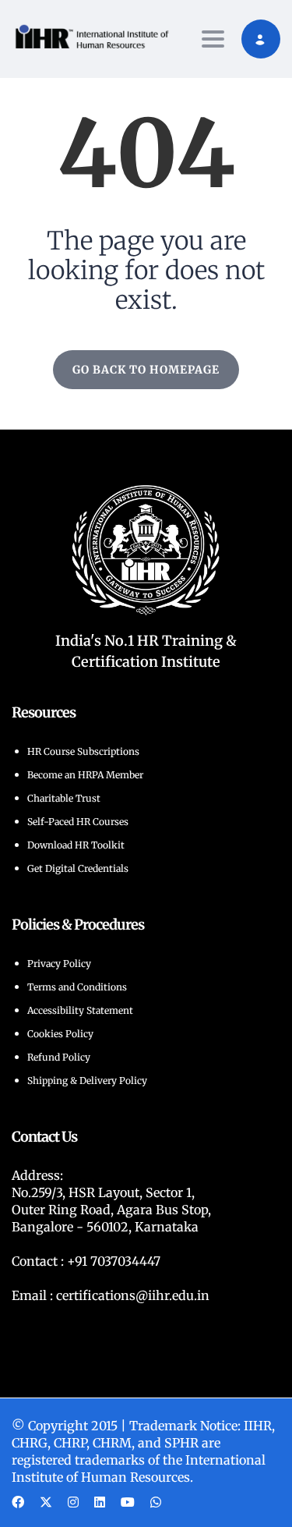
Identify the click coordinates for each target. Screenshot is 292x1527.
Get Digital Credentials (77, 868)
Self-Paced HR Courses (77, 821)
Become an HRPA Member (85, 775)
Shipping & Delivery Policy (87, 1080)
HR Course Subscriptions (83, 751)
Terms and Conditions (77, 987)
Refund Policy (58, 1057)
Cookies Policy (60, 1034)
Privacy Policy (59, 963)
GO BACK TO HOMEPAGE (146, 370)
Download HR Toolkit (76, 845)
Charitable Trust (63, 798)
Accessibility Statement (80, 1010)
